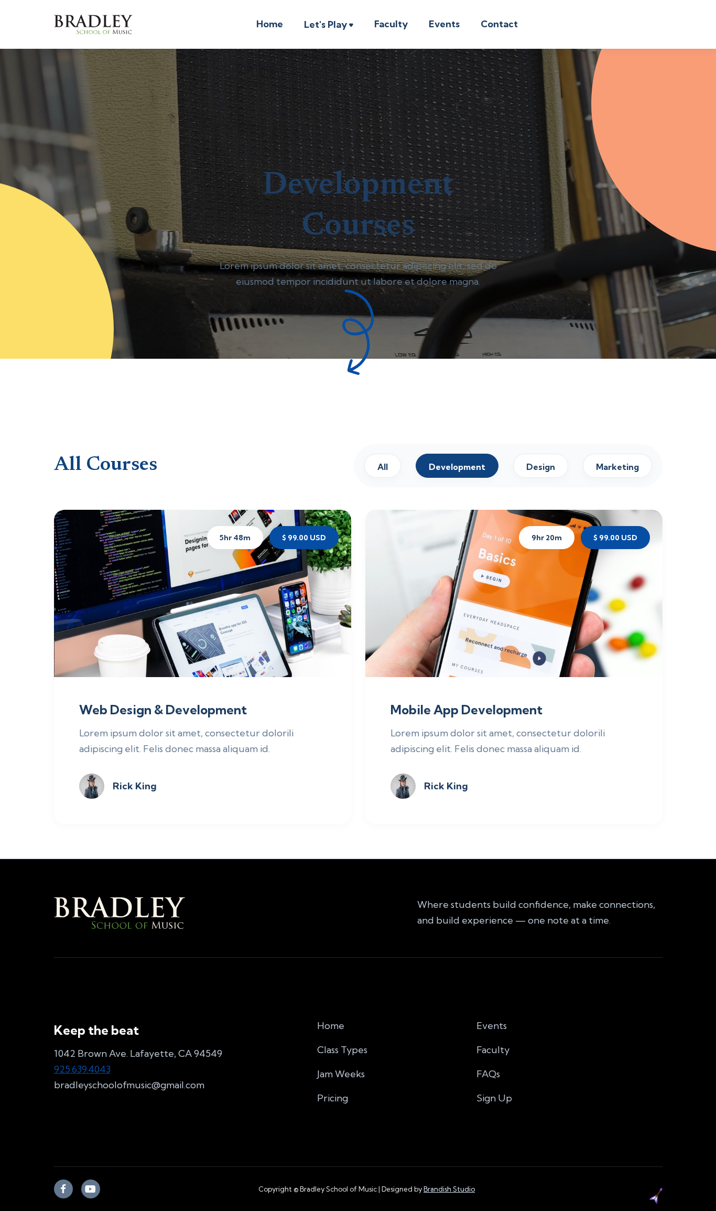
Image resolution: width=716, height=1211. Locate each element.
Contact (499, 24)
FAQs (488, 1074)
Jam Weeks (341, 1074)
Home (269, 24)
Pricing (332, 1098)
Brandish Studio (449, 1189)
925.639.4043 (82, 1069)
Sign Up (494, 1098)
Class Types (342, 1050)
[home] (93, 24)
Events (444, 24)
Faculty (391, 24)
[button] (328, 25)
